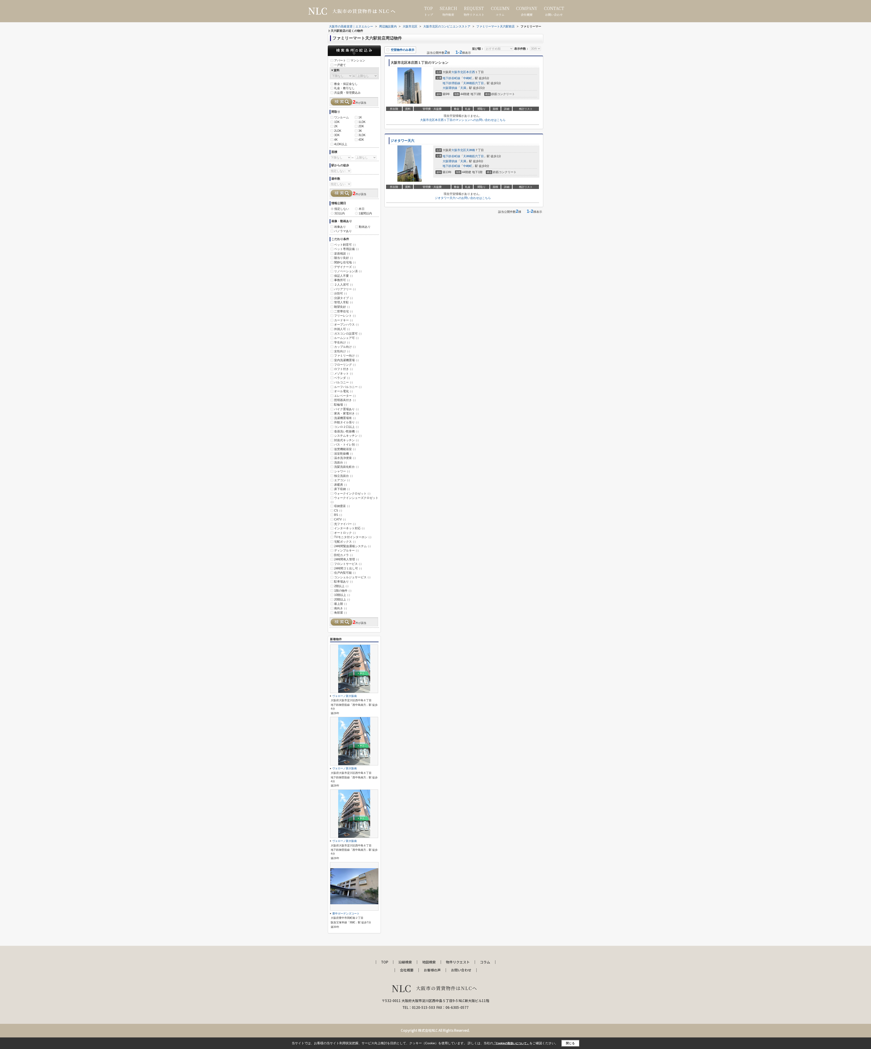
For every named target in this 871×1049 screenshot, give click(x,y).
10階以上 (342, 595)
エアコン (342, 480)
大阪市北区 (458, 72)
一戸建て (340, 65)
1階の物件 (342, 590)
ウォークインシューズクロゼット (354, 499)
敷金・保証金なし (346, 84)
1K (360, 117)
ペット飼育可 (345, 244)
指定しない (341, 209)
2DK (361, 126)
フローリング (345, 364)
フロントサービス (348, 564)
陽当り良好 (343, 258)
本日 (362, 209)
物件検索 (448, 11)
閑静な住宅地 (345, 262)
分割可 (340, 293)
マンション (357, 60)
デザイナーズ (345, 267)
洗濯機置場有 (345, 418)
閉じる (570, 1043)
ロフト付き (343, 369)
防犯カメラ (343, 555)
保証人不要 (343, 275)
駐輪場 (340, 404)
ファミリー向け (346, 355)
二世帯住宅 (343, 311)
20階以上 (342, 599)
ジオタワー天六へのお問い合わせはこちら (463, 198)
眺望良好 (342, 307)
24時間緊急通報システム (352, 546)
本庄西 (470, 72)
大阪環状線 (450, 88)
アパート (340, 60)
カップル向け (345, 346)
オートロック (345, 532)
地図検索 (429, 962)
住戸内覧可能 (345, 572)
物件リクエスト (474, 11)
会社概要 (526, 11)
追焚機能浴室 (345, 449)
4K (336, 139)
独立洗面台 (343, 476)
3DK (337, 135)
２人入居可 (343, 284)
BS (338, 515)
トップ (428, 11)
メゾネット (343, 373)
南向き (340, 608)
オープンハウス (346, 324)
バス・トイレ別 (346, 444)
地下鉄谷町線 (451, 78)
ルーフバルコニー (348, 387)
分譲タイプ (343, 298)
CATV (340, 519)
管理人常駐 (343, 302)
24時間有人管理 (346, 559)
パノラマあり (343, 231)
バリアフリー (345, 289)
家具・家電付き (346, 413)
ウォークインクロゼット (352, 493)
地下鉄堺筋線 (451, 83)
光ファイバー (345, 524)
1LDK (362, 122)
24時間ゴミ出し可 (348, 568)
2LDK (337, 130)
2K (336, 126)
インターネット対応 (349, 528)
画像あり (340, 226)
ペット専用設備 (346, 249)
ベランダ (342, 378)
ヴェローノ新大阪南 (344, 696)
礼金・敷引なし (344, 88)
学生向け (342, 342)
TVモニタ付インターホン (352, 537)
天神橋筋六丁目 (473, 83)
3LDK (362, 135)
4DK (361, 139)
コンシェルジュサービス (352, 577)
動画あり (365, 226)
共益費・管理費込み (347, 92)
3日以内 (339, 213)
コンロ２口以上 (346, 427)
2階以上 (341, 586)
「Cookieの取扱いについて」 (511, 1043)
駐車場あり (343, 581)
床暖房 (340, 484)
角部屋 (340, 612)
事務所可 (342, 280)
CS (338, 510)
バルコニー (343, 382)
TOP (384, 962)
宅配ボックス (345, 541)
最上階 (340, 603)
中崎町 (467, 78)
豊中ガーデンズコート (346, 913)
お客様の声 (432, 970)
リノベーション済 (348, 271)
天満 (463, 88)
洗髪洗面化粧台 (346, 466)
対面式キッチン (346, 440)
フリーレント (345, 315)
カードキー (343, 320)
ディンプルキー (346, 550)
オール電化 (343, 391)
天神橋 (470, 150)
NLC (434, 988)
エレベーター (345, 395)
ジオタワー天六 (402, 140)
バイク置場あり (346, 409)
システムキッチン (348, 435)
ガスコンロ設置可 (348, 333)
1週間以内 (365, 213)
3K (360, 130)
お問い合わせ (554, 11)
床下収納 (342, 489)
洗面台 (340, 462)
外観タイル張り (346, 422)
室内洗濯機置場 (346, 360)
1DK (337, 122)
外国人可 (342, 329)
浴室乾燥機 (343, 453)
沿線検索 (405, 962)
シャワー (342, 471)
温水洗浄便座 (345, 458)
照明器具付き (345, 400)
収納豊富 (342, 506)
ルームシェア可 (346, 338)
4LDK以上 (340, 144)
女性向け (342, 351)
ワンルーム (341, 117)
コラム (500, 11)
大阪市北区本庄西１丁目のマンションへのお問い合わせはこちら (463, 120)
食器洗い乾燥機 (346, 431)
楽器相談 (342, 253)
